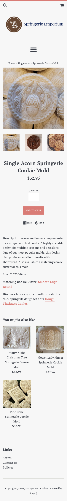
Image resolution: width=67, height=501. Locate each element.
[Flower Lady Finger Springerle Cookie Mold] (50, 339)
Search (7, 458)
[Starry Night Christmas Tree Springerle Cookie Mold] (17, 337)
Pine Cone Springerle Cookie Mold (17, 416)
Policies (8, 467)
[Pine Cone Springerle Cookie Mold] (17, 394)
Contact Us (10, 463)
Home (11, 63)
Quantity (34, 190)
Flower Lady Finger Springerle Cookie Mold (50, 362)
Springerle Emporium (36, 488)
